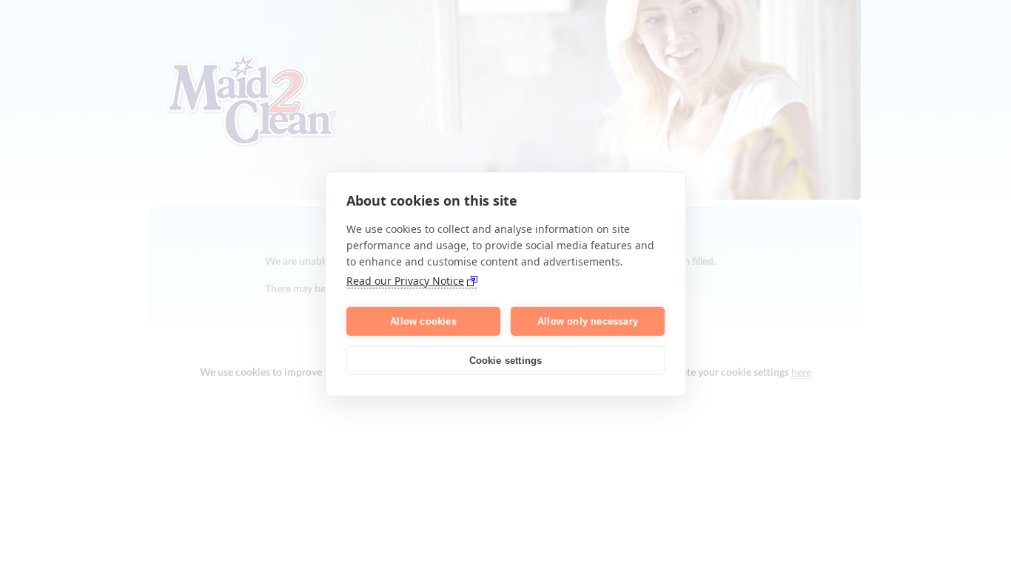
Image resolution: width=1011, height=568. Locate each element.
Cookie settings (506, 360)
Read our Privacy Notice (405, 281)
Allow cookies (423, 321)
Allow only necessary (587, 321)
